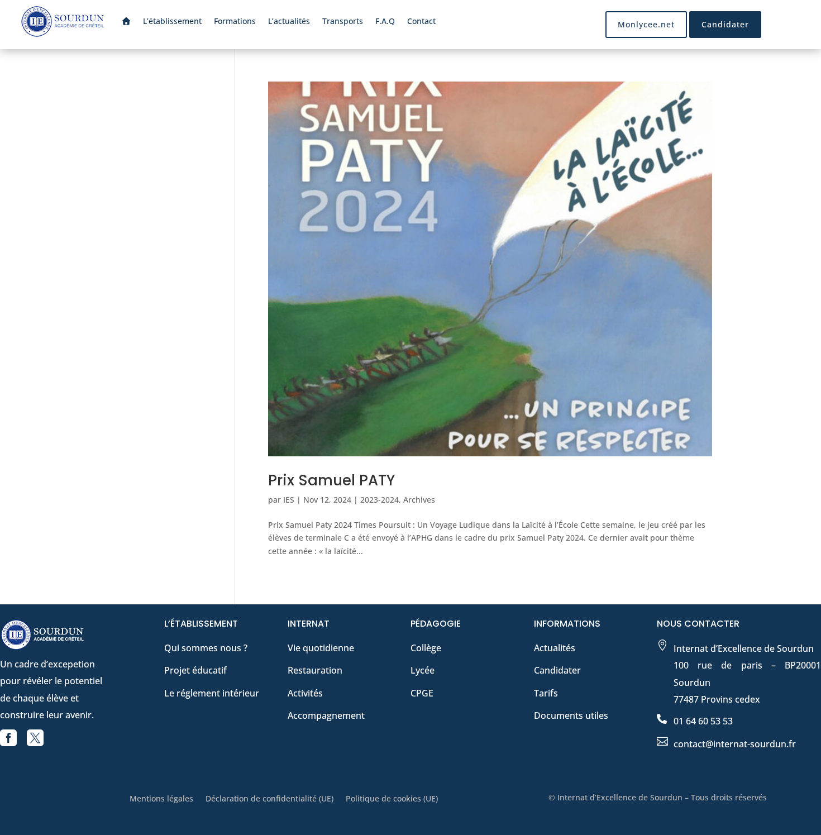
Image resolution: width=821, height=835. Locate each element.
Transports (342, 21)
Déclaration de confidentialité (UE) (269, 799)
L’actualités (289, 21)
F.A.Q (385, 21)
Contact (421, 21)
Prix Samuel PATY (331, 480)
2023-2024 (379, 499)
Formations (235, 21)
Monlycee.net (646, 24)
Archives (419, 499)
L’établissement (172, 21)
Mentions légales (161, 799)
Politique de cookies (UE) (392, 799)
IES (288, 499)
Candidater (725, 24)
